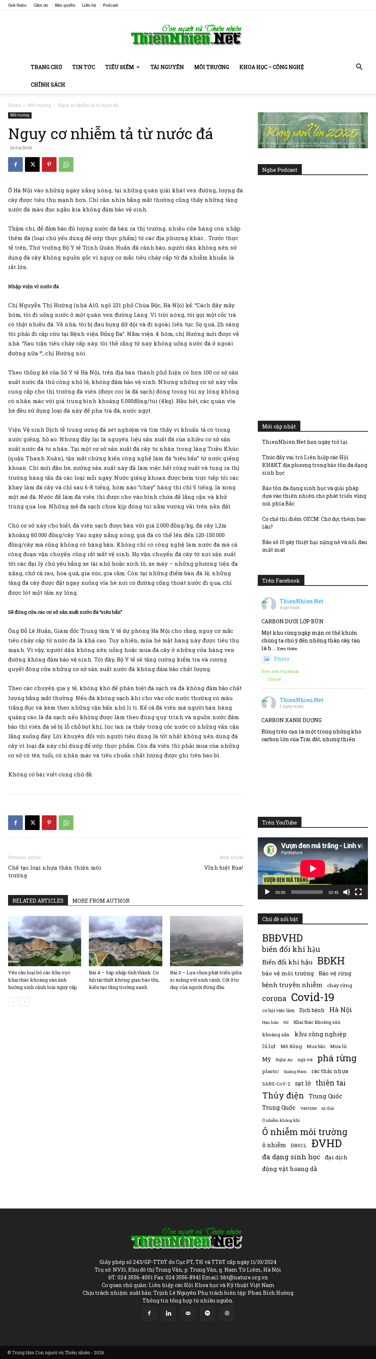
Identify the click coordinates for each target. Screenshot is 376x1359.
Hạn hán (270, 1022)
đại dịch (336, 1157)
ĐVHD (326, 1143)
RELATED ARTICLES (38, 900)
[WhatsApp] (66, 164)
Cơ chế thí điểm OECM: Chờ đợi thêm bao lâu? (314, 522)
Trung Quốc (325, 1096)
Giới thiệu (17, 5)
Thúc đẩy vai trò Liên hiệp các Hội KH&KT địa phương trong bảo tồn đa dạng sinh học (314, 465)
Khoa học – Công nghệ (271, 67)
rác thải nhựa (329, 1071)
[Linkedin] (168, 1313)
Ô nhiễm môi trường (304, 1131)
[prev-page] (12, 1001)
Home (14, 105)
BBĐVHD (282, 938)
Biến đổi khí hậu (287, 962)
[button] (359, 67)
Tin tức (83, 67)
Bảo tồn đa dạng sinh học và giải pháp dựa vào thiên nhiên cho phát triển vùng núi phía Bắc (314, 496)
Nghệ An (284, 1059)
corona (274, 998)
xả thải (327, 1108)
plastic (270, 1071)
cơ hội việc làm (278, 1010)
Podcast (110, 5)
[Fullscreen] (358, 892)
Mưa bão (316, 1046)
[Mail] (188, 1313)
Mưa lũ (338, 1046)
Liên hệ (89, 5)
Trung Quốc (279, 1107)
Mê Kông (291, 1046)
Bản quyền (65, 5)
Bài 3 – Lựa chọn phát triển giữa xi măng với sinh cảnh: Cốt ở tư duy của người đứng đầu (206, 979)
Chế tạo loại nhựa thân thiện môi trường (54, 871)
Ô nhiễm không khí (281, 1120)
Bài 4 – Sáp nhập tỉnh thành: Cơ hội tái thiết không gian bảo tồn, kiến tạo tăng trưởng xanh (124, 979)
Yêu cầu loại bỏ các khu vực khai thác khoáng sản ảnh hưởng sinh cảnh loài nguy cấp (42, 979)
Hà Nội (340, 1010)
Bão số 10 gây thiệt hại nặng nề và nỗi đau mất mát (314, 546)
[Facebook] (15, 164)
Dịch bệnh (312, 1010)
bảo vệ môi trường (288, 973)
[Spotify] (207, 1313)
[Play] (267, 892)
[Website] (227, 1313)
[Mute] (346, 892)
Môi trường (211, 67)
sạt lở (303, 1083)
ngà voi (304, 1059)
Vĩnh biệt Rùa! (223, 867)
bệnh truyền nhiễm (292, 985)
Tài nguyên (167, 67)
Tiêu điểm (119, 67)
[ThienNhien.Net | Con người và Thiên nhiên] (188, 35)
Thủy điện (283, 1095)
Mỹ (266, 1059)
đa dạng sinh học (291, 1157)
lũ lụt (269, 1046)
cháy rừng (339, 985)
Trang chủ (46, 67)
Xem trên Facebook (280, 671)
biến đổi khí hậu (291, 949)
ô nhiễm (274, 1145)
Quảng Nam (295, 1071)
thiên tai (330, 1083)
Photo (281, 658)
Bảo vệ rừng (335, 973)
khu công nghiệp (320, 1034)
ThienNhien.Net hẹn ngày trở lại (305, 441)
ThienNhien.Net (301, 601)
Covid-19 (313, 997)
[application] (313, 868)
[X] (32, 164)
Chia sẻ (274, 679)
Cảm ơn (40, 5)
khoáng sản (276, 1034)
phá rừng (337, 1058)
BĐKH (331, 960)
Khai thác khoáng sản (316, 1022)
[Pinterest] (49, 164)
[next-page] (24, 1001)
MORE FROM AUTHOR (101, 900)
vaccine (308, 1108)
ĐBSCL (299, 1145)
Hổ (286, 1022)
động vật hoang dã (289, 1169)
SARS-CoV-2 (276, 1084)
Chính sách (48, 84)
